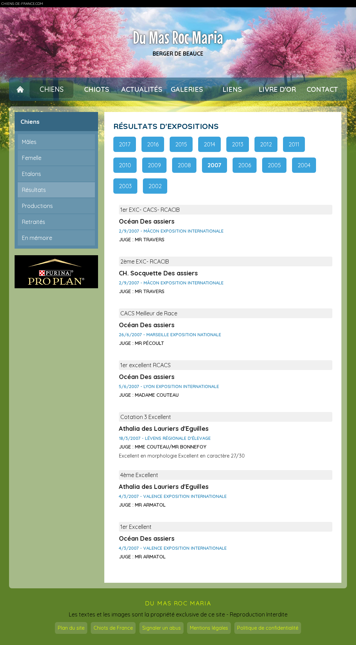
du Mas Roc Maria (178, 603)
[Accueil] (20, 89)
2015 (181, 144)
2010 (125, 165)
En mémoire (37, 237)
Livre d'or (277, 89)
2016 (153, 144)
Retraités (33, 221)
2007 (214, 165)
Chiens (52, 89)
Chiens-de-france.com (22, 3)
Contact (322, 89)
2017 (124, 144)
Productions (37, 205)
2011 (294, 144)
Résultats (34, 189)
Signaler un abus (161, 628)
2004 (304, 165)
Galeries (187, 89)
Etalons (31, 173)
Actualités (141, 89)
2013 (237, 144)
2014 (209, 144)
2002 (155, 186)
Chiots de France (113, 628)
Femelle (31, 157)
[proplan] (56, 271)
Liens (232, 89)
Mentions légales (209, 628)
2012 (266, 144)
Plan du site (71, 628)
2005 (274, 165)
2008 (184, 165)
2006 (244, 165)
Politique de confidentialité (267, 628)
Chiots (96, 89)
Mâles (29, 141)
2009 (154, 165)
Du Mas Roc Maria (178, 37)
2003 (125, 186)
